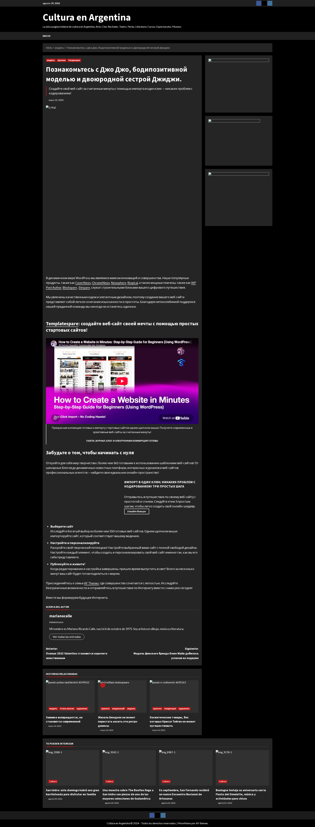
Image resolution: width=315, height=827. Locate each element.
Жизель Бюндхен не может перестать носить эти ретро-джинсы (118, 721)
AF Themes (91, 583)
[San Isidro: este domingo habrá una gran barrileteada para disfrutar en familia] (72, 768)
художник (82, 708)
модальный (118, 708)
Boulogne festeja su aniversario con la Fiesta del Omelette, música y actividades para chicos (241, 794)
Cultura (52, 781)
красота (105, 708)
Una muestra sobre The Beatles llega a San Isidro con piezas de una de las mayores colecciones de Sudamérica (128, 794)
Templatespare (62, 323)
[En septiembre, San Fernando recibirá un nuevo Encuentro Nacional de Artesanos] (185, 768)
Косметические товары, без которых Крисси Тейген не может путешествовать (173, 721)
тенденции (74, 60)
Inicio (46, 35)
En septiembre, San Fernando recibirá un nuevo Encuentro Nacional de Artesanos (184, 794)
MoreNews (184, 823)
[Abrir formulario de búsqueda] (271, 36)
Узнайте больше (136, 511)
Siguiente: (166, 653)
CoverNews (83, 282)
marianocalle (60, 615)
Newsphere (118, 282)
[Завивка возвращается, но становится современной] (70, 696)
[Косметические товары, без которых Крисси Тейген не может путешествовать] (174, 696)
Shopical (132, 282)
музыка (62, 60)
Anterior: (76, 653)
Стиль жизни (67, 708)
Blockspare (70, 287)
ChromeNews (101, 282)
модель (51, 60)
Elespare (84, 287)
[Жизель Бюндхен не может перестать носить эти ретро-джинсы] (122, 696)
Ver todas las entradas (67, 636)
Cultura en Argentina (87, 17)
